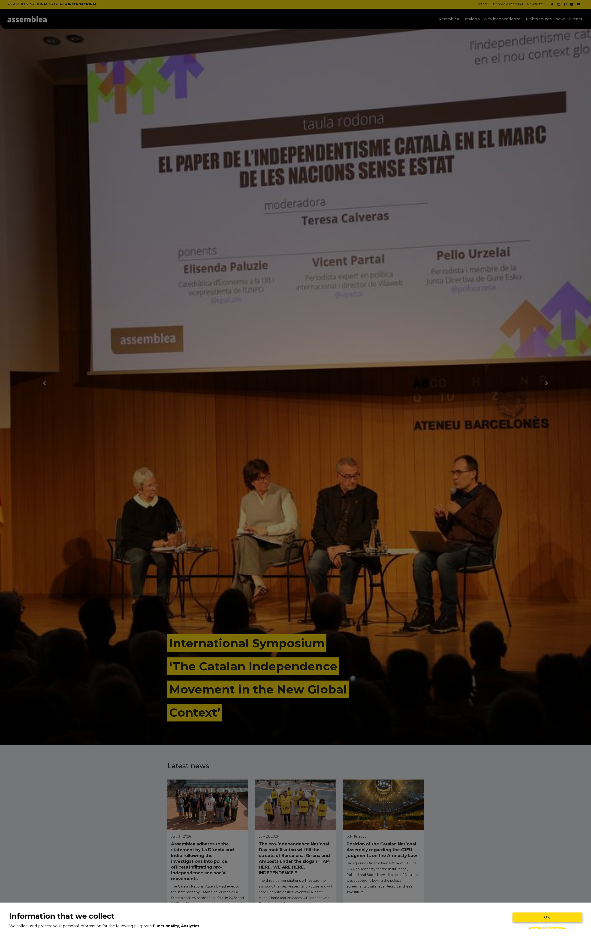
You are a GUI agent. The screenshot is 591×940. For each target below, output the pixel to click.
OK (547, 917)
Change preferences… (547, 928)
